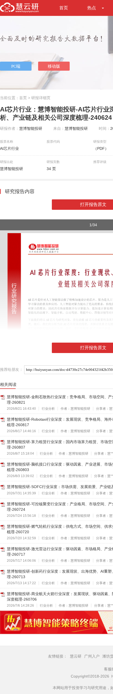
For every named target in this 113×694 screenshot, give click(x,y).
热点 (91, 7)
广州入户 (92, 656)
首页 (63, 7)
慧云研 (75, 656)
